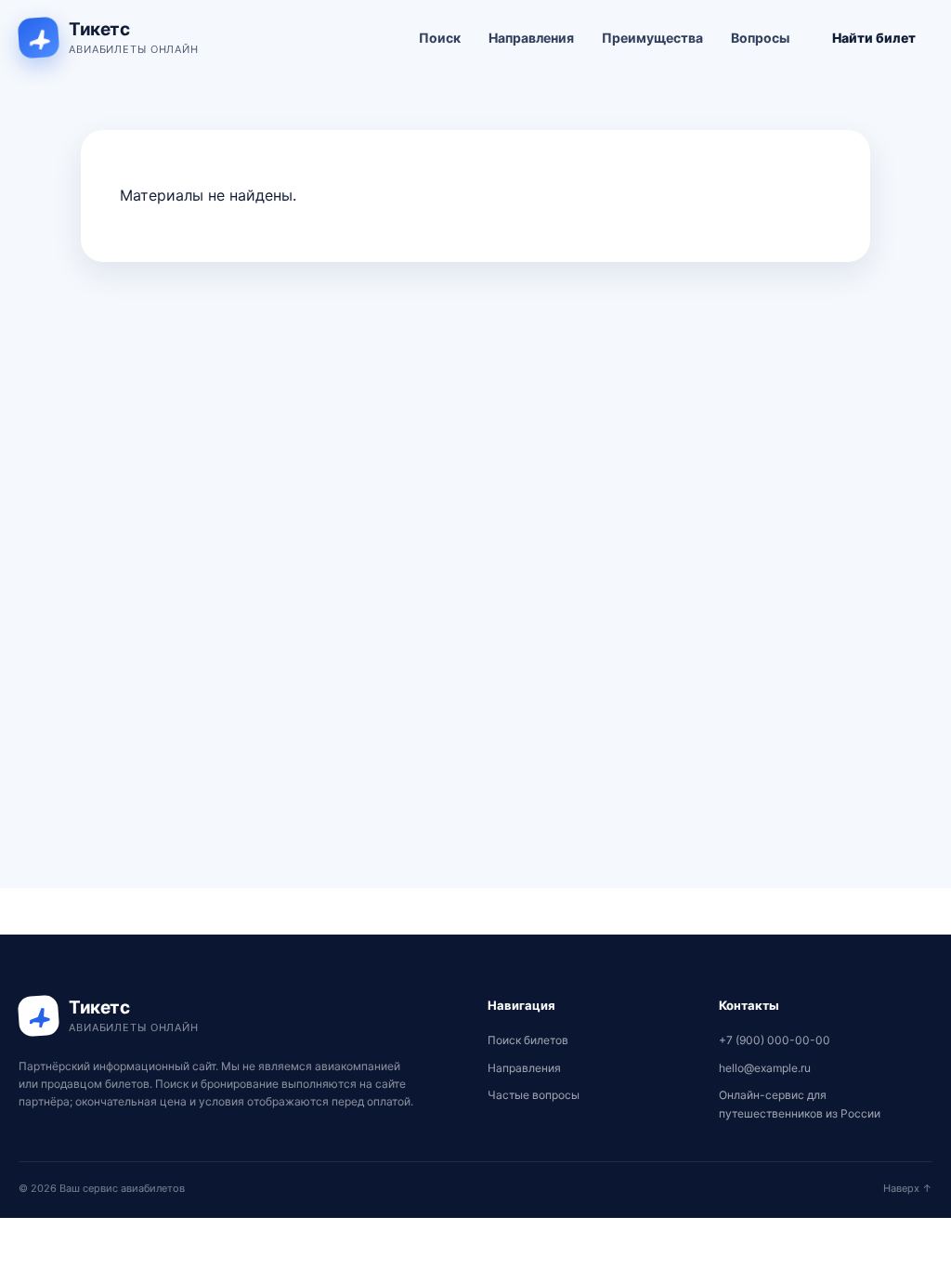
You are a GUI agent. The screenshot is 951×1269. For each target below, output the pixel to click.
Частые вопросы (534, 1095)
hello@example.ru (765, 1068)
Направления (531, 38)
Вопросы (760, 38)
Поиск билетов (528, 1040)
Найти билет (874, 38)
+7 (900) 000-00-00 (774, 1040)
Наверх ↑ (907, 1188)
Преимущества (652, 38)
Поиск (440, 38)
